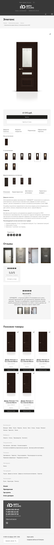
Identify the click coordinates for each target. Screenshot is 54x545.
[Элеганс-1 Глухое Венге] (6, 182)
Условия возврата (22, 445)
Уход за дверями (22, 455)
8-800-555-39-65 (12, 510)
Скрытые (39, 473)
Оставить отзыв (11, 279)
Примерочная (8, 489)
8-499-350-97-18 (12, 514)
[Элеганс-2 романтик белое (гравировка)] (37, 157)
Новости (5, 438)
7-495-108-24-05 (12, 512)
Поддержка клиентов (22, 457)
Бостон (25, 428)
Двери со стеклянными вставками (27, 473)
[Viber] (17, 235)
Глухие (5, 473)
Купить (27, 117)
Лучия (14, 428)
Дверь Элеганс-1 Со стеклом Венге (11, 402)
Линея (16, 430)
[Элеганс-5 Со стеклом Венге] (30, 182)
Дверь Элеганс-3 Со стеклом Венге (42, 360)
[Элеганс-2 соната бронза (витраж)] (14, 168)
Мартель (19, 428)
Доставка (13, 445)
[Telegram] (14, 235)
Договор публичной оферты (36, 447)
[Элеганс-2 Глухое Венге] (6, 143)
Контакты (24, 438)
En (34, 2)
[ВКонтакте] (8, 235)
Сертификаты (6, 455)
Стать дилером (8, 496)
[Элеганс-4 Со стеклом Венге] (22, 182)
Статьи (10, 438)
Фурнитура (10, 481)
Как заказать (6, 445)
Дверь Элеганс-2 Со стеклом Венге (11, 360)
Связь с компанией (20, 10)
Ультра (38, 428)
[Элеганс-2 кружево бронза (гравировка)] (6, 157)
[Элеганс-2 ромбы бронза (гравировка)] (45, 157)
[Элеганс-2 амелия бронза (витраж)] (6, 168)
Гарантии (14, 455)
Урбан (10, 428)
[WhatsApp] (20, 235)
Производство (17, 438)
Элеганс (5, 430)
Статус (33, 428)
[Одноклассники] (11, 235)
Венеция (5, 428)
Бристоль (11, 430)
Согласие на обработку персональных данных (15, 447)
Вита (29, 428)
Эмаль (5, 466)
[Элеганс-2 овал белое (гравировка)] (22, 157)
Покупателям (7, 442)
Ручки (4, 481)
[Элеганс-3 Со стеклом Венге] (14, 182)
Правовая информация (9, 457)
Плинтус (16, 481)
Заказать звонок (9, 541)
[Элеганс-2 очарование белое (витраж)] (30, 157)
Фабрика (6, 435)
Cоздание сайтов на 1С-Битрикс (35, 539)
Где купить (7, 492)
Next (49, 302)
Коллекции (6, 425)
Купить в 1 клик (27, 122)
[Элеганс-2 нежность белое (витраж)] (14, 157)
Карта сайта (30, 536)
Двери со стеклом (12, 473)
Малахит (43, 428)
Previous (5, 302)
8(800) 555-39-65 (34, 10)
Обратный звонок (11, 519)
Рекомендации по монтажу (35, 455)
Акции (5, 486)
